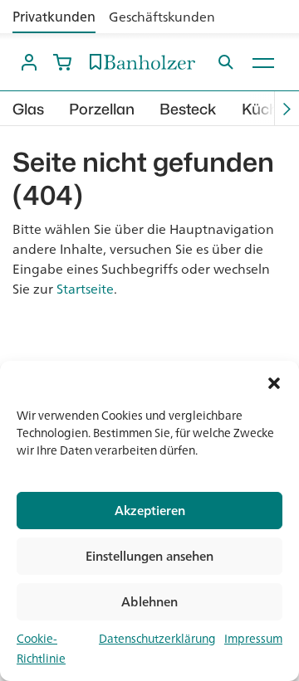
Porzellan (102, 109)
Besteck (188, 109)
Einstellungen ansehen (149, 556)
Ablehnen (149, 602)
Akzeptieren (150, 510)
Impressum (253, 639)
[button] (274, 381)
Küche (264, 109)
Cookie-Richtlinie (41, 649)
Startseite (85, 288)
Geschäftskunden (162, 16)
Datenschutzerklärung (157, 639)
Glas (28, 109)
